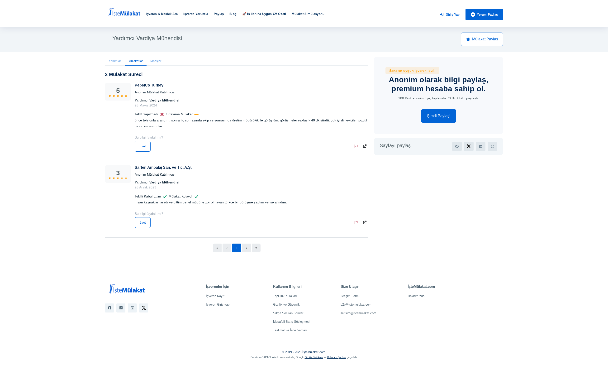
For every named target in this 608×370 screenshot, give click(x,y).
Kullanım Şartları (336, 357)
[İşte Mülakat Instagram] (132, 307)
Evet (142, 146)
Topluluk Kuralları (285, 296)
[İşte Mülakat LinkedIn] (120, 307)
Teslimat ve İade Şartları (290, 330)
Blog (233, 14)
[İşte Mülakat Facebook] (109, 307)
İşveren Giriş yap (217, 304)
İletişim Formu (350, 296)
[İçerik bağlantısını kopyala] (365, 146)
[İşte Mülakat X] (143, 307)
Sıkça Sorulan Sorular (288, 313)
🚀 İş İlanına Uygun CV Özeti (264, 14)
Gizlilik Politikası (314, 357)
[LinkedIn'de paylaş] (480, 146)
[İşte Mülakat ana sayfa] (124, 12)
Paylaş (219, 14)
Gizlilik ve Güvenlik (286, 304)
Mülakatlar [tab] (135, 61)
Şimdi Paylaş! (438, 116)
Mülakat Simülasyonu (308, 14)
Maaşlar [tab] (155, 61)
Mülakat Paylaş (485, 39)
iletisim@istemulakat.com (358, 313)
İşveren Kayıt (215, 296)
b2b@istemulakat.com (356, 304)
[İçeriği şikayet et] (357, 146)
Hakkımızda (416, 296)
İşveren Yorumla (195, 14)
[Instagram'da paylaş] (492, 146)
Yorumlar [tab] (115, 61)
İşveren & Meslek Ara (162, 14)
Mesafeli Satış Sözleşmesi (291, 321)
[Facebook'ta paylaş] (457, 146)
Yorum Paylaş (487, 14)
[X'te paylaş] (469, 146)
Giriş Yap (453, 14)
